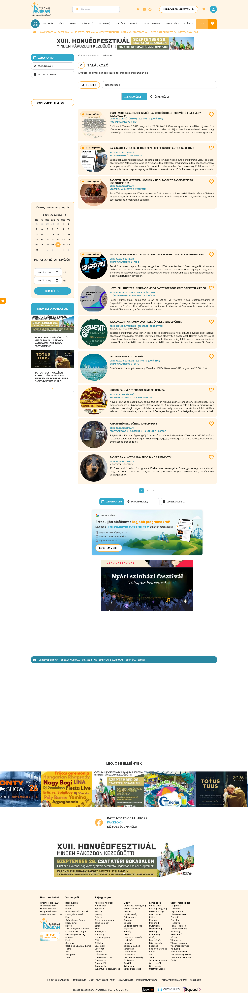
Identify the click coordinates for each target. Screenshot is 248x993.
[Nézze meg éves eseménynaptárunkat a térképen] (212, 24)
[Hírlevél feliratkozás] (138, 9)
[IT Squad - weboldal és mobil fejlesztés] (192, 989)
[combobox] (105, 85)
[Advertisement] (147, 228)
